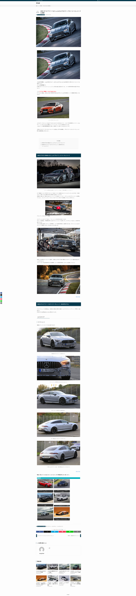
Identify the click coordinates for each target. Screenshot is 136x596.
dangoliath (41, 553)
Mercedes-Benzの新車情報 (40, 14)
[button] (39, 532)
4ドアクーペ (49, 526)
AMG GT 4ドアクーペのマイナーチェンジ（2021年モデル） (53, 144)
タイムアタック (54, 526)
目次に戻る (78, 296)
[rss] (97, 0)
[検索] (99, 0)
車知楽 (38, 3)
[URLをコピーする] (77, 532)
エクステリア (46, 146)
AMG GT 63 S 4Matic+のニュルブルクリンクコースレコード (53, 142)
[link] (49, 548)
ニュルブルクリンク (60, 526)
